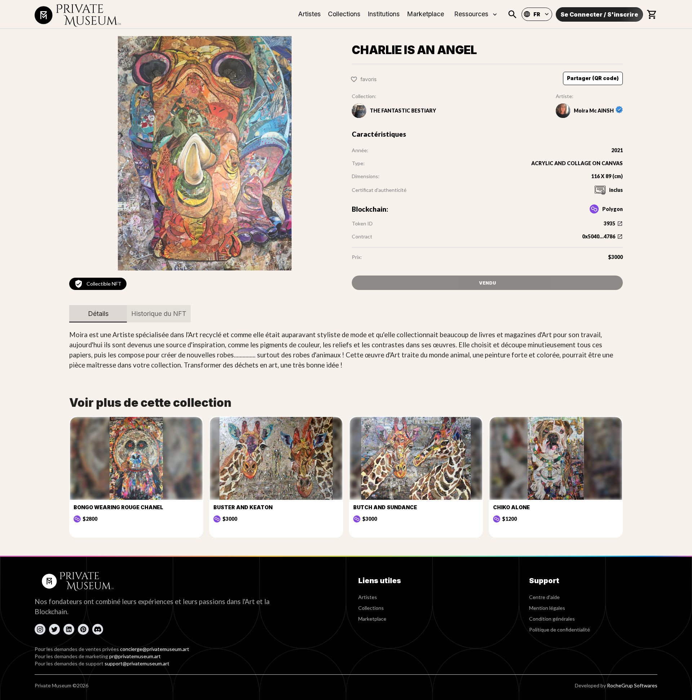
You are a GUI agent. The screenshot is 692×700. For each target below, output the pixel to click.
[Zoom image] (205, 153)
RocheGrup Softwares (632, 685)
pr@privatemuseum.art (135, 656)
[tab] (98, 313)
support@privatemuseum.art (137, 663)
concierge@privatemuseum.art (154, 649)
